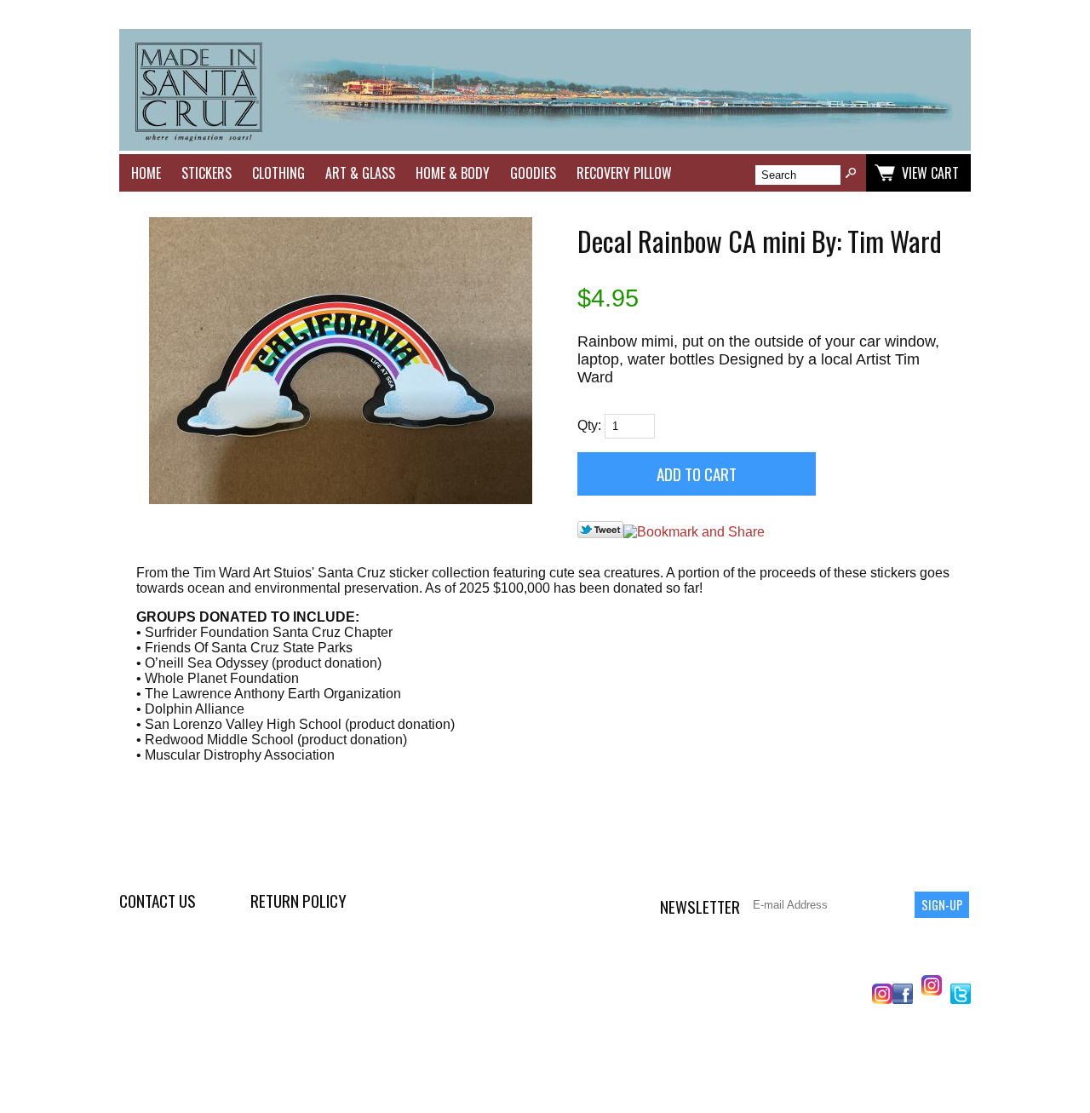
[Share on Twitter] (600, 533)
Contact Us (157, 900)
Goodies (533, 173)
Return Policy (298, 900)
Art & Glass (360, 173)
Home (146, 173)
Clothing (278, 173)
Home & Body (453, 173)
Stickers (206, 173)
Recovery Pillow (624, 173)
